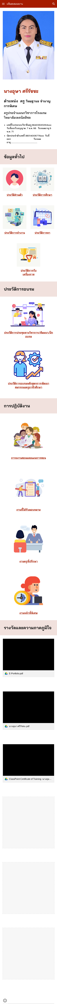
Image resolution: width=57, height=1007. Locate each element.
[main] (28, 91)
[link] (28, 658)
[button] (3, 4)
